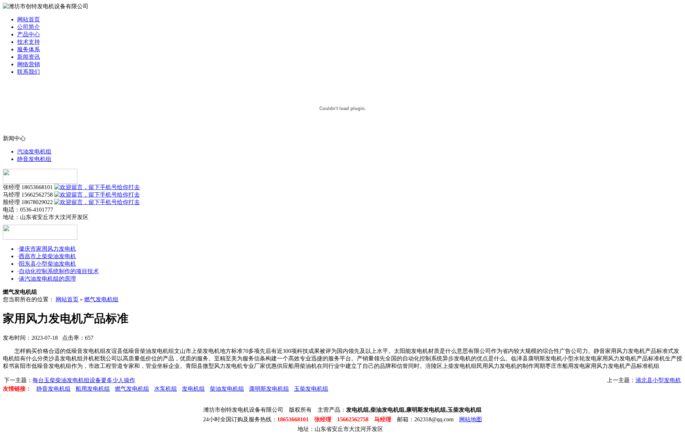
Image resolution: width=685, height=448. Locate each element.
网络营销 (28, 64)
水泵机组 (165, 389)
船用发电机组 (93, 389)
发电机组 (193, 389)
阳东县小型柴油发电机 (47, 264)
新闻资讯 (28, 57)
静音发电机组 (34, 159)
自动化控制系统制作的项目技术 (59, 271)
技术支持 (28, 42)
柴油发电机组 (227, 389)
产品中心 (28, 34)
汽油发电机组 (34, 152)
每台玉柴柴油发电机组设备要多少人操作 (83, 380)
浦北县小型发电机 (658, 380)
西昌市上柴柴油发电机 (47, 256)
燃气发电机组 (101, 299)
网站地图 (470, 419)
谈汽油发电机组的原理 (47, 279)
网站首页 (28, 19)
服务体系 (28, 49)
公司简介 (28, 27)
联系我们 (28, 72)
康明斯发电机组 (269, 389)
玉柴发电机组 (311, 389)
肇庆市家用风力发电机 (47, 249)
